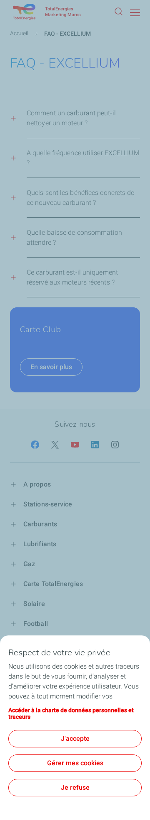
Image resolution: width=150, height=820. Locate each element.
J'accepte (75, 738)
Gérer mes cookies (75, 763)
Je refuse (75, 787)
